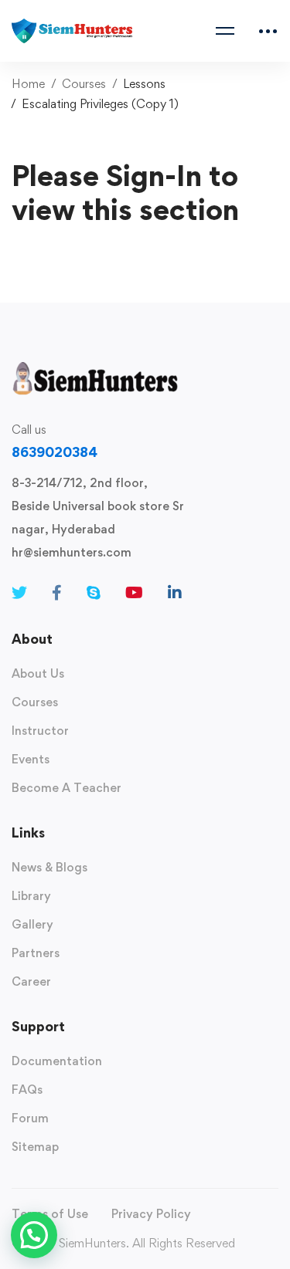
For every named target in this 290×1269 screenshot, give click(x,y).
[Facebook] (57, 592)
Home (28, 83)
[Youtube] (134, 592)
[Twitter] (19, 592)
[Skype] (94, 592)
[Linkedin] (175, 592)
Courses (84, 83)
